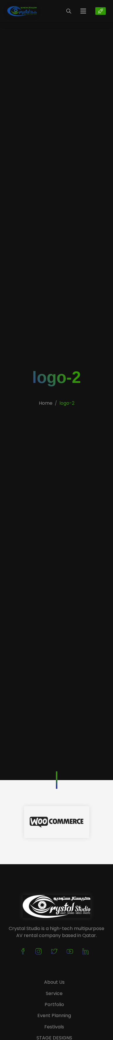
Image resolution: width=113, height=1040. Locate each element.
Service (54, 993)
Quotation (100, 11)
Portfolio (54, 1004)
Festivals (54, 1026)
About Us (54, 982)
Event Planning (54, 1015)
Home (45, 403)
